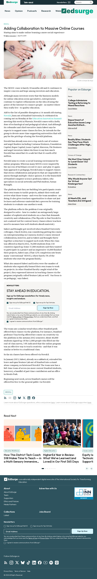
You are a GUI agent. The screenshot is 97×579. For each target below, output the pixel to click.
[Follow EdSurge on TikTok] (28, 563)
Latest (6, 515)
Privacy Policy (28, 317)
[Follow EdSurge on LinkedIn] (34, 563)
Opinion (19, 11)
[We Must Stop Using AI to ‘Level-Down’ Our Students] (80, 162)
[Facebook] (33, 397)
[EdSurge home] (12, 2)
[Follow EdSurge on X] (17, 563)
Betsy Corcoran (11, 36)
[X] (24, 397)
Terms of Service (20, 571)
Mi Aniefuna (72, 187)
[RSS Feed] (5, 397)
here (53, 402)
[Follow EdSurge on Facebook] (40, 563)
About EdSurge (10, 492)
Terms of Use (17, 317)
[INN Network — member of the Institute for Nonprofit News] (83, 493)
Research (46, 11)
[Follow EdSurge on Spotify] (51, 563)
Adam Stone (72, 204)
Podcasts (32, 11)
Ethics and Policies (11, 501)
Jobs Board (45, 511)
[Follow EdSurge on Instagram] (11, 563)
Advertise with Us (48, 488)
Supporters (8, 498)
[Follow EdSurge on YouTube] (45, 563)
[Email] (10, 397)
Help (28, 571)
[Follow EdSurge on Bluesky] (23, 563)
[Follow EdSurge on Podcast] (57, 563)
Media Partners (10, 504)
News (7, 11)
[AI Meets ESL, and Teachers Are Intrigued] (80, 198)
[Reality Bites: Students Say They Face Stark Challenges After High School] (80, 142)
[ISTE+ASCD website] (28, 2)
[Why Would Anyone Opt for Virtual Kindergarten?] (80, 181)
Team (6, 495)
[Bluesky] (19, 397)
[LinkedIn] (28, 397)
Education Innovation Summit (47, 118)
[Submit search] (91, 2)
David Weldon (72, 108)
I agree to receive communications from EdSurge (26, 321)
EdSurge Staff (72, 128)
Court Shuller (72, 167)
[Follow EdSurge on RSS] (6, 563)
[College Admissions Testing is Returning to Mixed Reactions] (80, 103)
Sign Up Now (48, 308)
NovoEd (7, 115)
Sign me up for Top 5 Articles (45, 302)
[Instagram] (14, 397)
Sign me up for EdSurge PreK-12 (19, 302)
